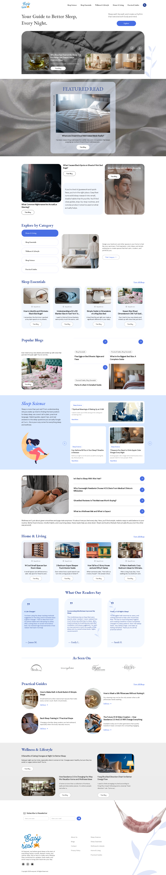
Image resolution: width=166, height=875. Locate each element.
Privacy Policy (76, 850)
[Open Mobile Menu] (26, 5)
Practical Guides (133, 5)
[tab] (40, 233)
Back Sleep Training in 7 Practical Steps (56, 718)
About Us (74, 837)
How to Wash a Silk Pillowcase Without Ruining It (123, 693)
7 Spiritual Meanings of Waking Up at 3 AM (88, 409)
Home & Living (118, 5)
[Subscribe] (79, 818)
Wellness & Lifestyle (102, 5)
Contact (74, 846)
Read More (75, 419)
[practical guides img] (30, 698)
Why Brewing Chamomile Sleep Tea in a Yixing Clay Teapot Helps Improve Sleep (66, 57)
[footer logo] (31, 841)
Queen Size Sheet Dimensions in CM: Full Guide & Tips (130, 313)
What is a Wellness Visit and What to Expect (92, 511)
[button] (132, 48)
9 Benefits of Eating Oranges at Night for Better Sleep (44, 756)
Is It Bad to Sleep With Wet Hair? (87, 479)
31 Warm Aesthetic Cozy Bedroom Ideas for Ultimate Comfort (130, 568)
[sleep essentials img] (35, 296)
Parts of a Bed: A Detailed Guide (88, 385)
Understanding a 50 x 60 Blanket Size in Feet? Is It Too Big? (67, 313)
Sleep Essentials (86, 5)
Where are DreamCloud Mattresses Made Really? (83, 136)
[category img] (80, 251)
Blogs (73, 841)
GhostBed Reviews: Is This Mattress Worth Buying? (95, 501)
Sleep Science (72, 5)
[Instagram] (27, 864)
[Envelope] (32, 864)
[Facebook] (23, 864)
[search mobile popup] (144, 5)
